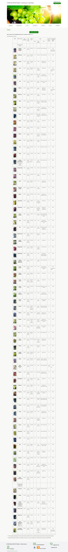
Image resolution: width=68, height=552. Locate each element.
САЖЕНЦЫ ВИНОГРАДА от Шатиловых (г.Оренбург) (20, 2)
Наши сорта (19, 25)
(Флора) (21, 332)
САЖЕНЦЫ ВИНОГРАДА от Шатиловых (16, 544)
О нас (50, 25)
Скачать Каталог (33, 32)
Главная (10, 25)
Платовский (20, 528)
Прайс (27, 25)
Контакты (35, 25)
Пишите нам (57, 3)
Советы (43, 25)
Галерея (57, 25)
